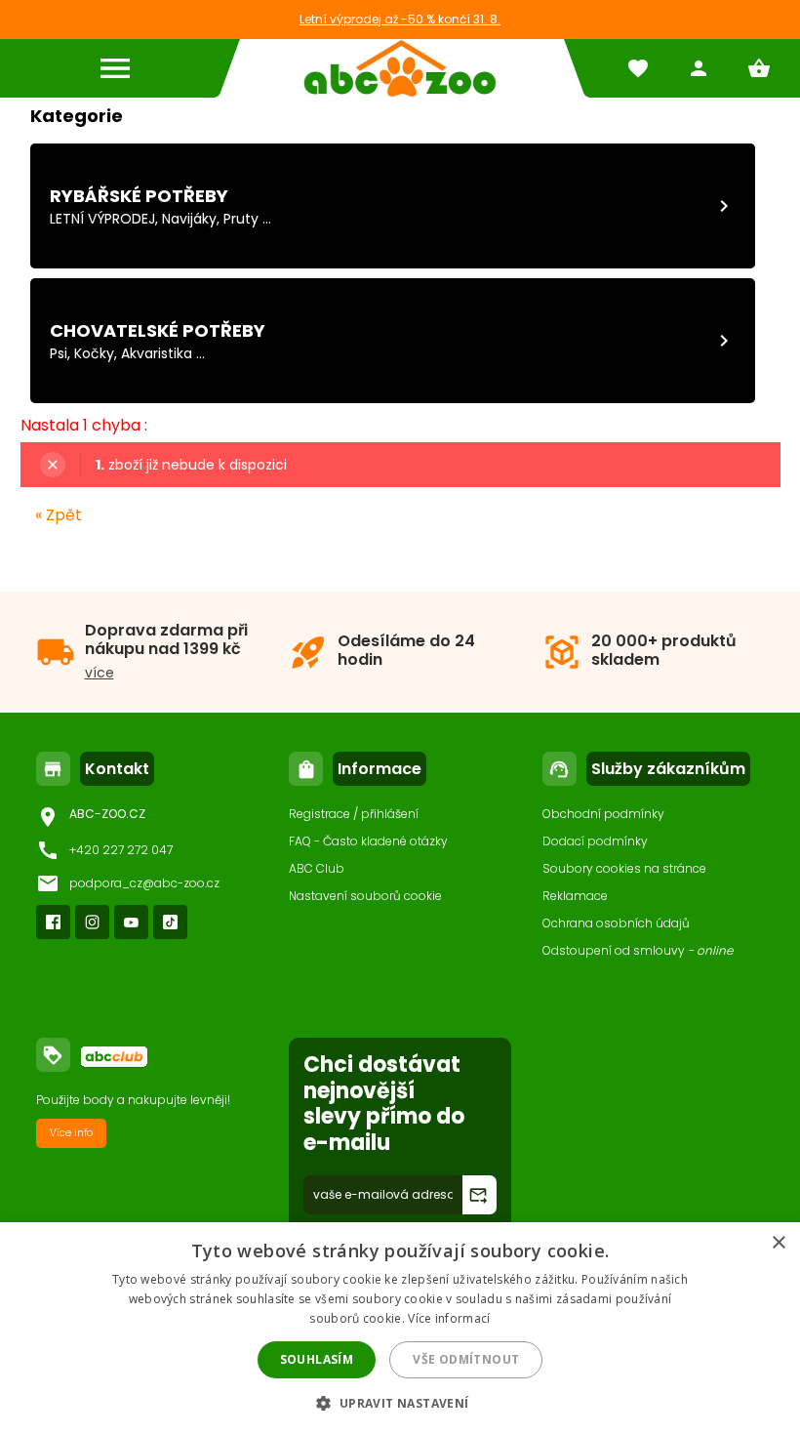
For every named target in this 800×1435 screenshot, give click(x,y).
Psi (58, 353)
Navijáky (189, 218)
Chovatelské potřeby (157, 330)
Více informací (449, 1318)
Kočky (94, 353)
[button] (399, 1402)
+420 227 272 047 (121, 849)
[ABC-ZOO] (400, 68)
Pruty (241, 218)
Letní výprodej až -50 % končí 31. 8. (400, 19)
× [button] (778, 1243)
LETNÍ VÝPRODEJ (102, 218)
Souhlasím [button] (317, 1359)
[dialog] (400, 1328)
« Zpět (58, 515)
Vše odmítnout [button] (466, 1359)
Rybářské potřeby (139, 196)
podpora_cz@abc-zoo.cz (144, 883)
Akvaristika (156, 353)
